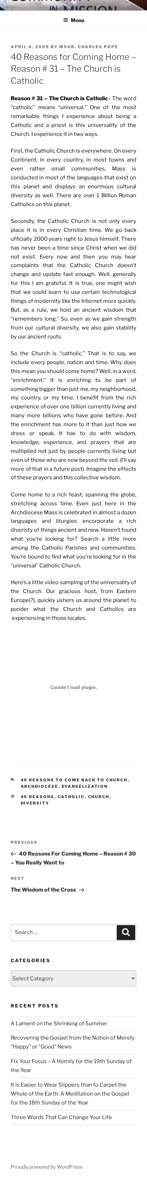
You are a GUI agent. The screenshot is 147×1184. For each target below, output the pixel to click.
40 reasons (38, 796)
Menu (77, 20)
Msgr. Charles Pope (88, 46)
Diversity (35, 803)
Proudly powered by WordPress (46, 1167)
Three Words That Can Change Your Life (61, 1117)
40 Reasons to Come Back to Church (74, 779)
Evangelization (85, 786)
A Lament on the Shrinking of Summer (59, 1023)
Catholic (71, 796)
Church (99, 796)
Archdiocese (40, 786)
